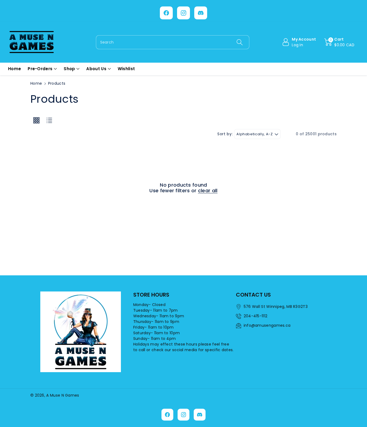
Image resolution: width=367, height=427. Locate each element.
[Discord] (200, 12)
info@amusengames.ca (267, 325)
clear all (208, 191)
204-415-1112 (256, 316)
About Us (96, 69)
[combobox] (172, 42)
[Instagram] (183, 12)
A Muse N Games (62, 395)
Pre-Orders (40, 69)
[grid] (36, 120)
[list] (49, 120)
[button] (339, 42)
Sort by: (225, 134)
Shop (69, 69)
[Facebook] (166, 12)
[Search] (239, 42)
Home (36, 83)
